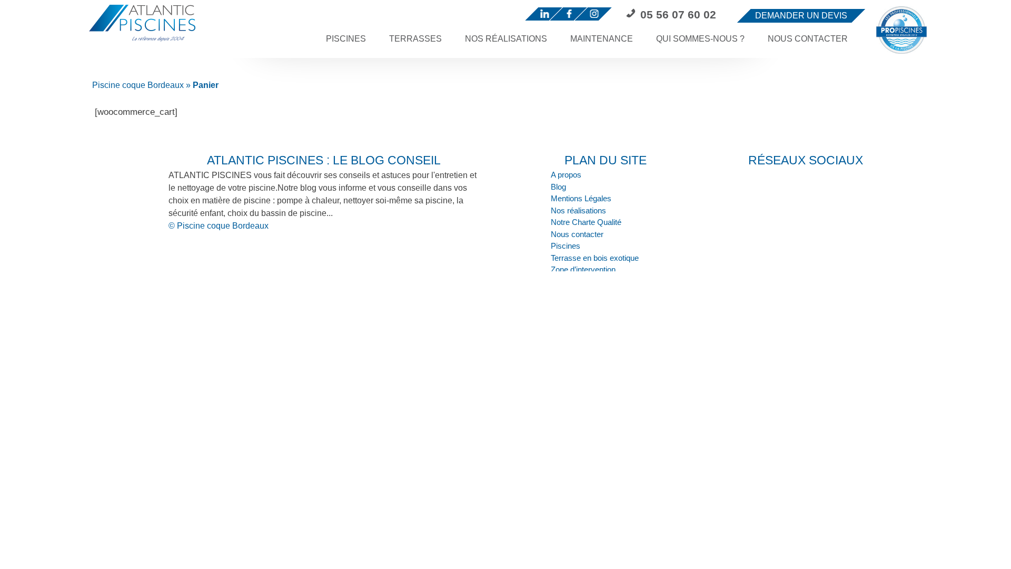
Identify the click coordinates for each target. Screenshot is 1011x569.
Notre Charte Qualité (586, 222)
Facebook (572, 15)
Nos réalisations (506, 38)
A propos (566, 174)
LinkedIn (547, 15)
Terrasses (415, 38)
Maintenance (601, 38)
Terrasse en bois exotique (595, 257)
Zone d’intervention (583, 269)
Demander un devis (801, 15)
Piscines (346, 38)
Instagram (597, 15)
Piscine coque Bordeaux (138, 85)
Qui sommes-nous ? (700, 38)
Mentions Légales (581, 198)
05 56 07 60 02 (678, 14)
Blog (558, 186)
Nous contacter (808, 38)
